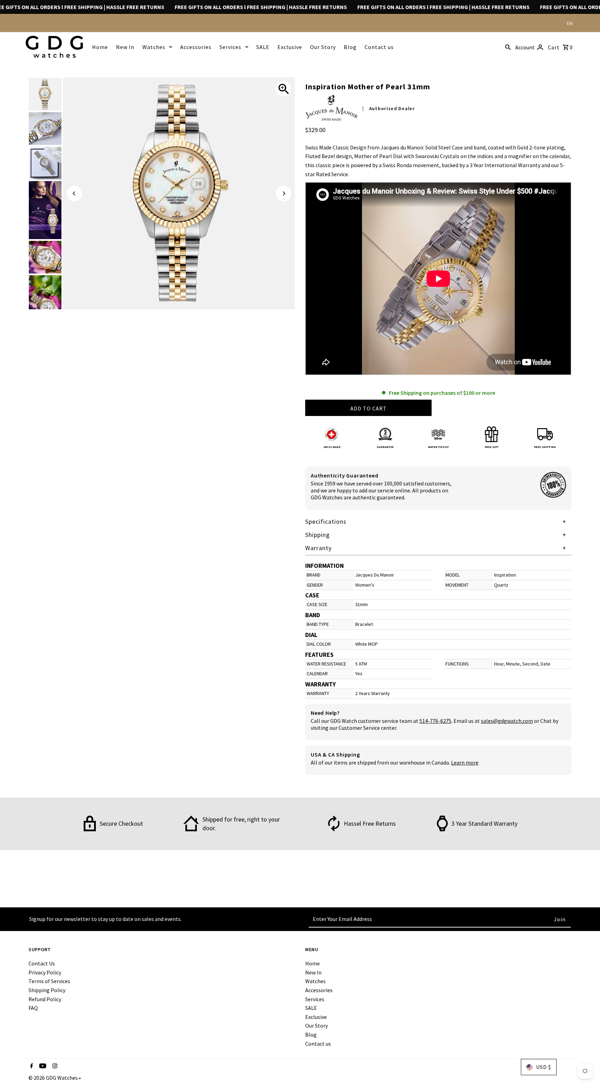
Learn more (464, 762)
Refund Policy (44, 999)
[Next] (283, 193)
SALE (262, 46)
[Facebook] (30, 1066)
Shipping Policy (46, 990)
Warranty (318, 548)
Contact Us (41, 963)
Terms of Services (49, 981)
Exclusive (289, 46)
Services (230, 46)
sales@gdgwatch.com (507, 720)
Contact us (379, 46)
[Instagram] (54, 1066)
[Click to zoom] (283, 89)
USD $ (543, 1066)
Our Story (323, 46)
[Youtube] (42, 1066)
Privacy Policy (44, 972)
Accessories (195, 46)
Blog (350, 46)
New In (125, 46)
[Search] (507, 46)
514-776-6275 (435, 720)
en (570, 23)
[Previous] (74, 193)
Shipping (317, 535)
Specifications (326, 521)
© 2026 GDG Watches (53, 1077)
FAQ (33, 1007)
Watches (153, 46)
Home (100, 46)
